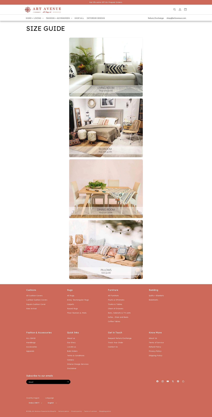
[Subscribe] (67, 382)
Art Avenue (36, 411)
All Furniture (113, 296)
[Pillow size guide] (106, 279)
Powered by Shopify (48, 411)
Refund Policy (155, 347)
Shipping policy (105, 411)
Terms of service (90, 411)
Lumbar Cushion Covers (36, 300)
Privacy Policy (155, 351)
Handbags (31, 342)
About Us (153, 338)
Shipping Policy (155, 355)
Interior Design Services (77, 364)
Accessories (31, 347)
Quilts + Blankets (156, 296)
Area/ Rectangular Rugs (78, 300)
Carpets (70, 304)
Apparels (30, 351)
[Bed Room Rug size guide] (106, 157)
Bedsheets (153, 300)
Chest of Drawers (115, 308)
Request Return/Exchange (120, 338)
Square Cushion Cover (36, 304)
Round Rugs (72, 308)
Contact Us (113, 347)
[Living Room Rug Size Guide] (106, 96)
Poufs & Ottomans (116, 300)
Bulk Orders (72, 351)
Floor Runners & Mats (76, 313)
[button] (34, 18)
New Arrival (31, 308)
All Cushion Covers (34, 296)
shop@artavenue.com (176, 18)
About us (71, 338)
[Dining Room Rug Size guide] (106, 218)
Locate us (71, 347)
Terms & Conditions (75, 355)
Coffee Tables (114, 321)
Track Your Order (115, 342)
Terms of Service (156, 342)
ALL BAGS (31, 338)
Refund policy (63, 411)
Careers (70, 360)
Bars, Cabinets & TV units (119, 313)
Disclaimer (71, 368)
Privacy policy (76, 411)
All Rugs (70, 296)
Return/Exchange (156, 18)
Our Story (71, 342)
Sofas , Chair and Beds (118, 317)
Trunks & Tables (115, 304)
